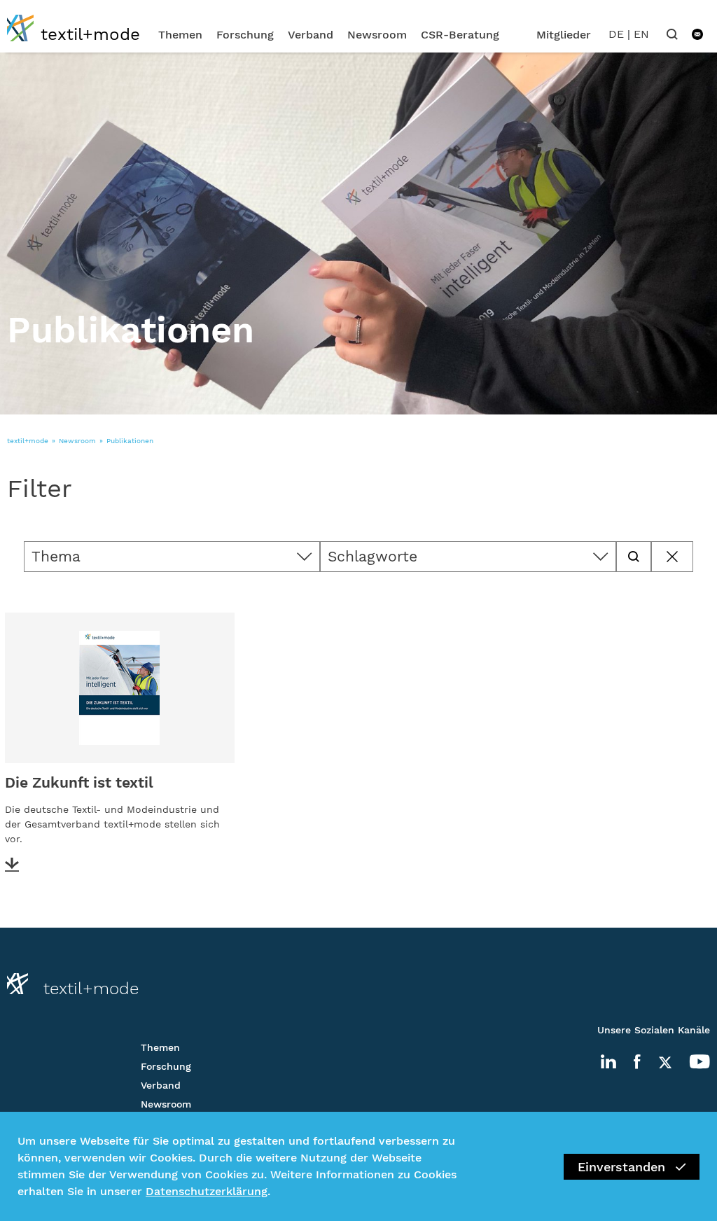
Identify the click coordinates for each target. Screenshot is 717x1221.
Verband (310, 34)
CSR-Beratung (460, 34)
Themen (180, 34)
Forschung (245, 34)
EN (641, 34)
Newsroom (377, 34)
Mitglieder (563, 34)
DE (616, 34)
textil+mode (27, 441)
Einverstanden (621, 1166)
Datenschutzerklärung (206, 1191)
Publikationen (129, 441)
